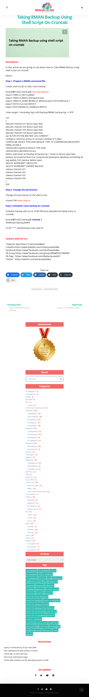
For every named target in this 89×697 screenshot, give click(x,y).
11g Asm (30, 405)
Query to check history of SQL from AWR (20, 647)
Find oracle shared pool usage (16, 657)
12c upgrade (31, 544)
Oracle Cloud (30, 482)
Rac (26, 512)
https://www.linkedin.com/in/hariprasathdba (37, 247)
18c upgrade (31, 547)
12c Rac (29, 518)
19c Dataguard (32, 440)
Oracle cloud (53, 623)
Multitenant (29, 460)
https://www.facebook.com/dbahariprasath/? (37, 256)
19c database (32, 423)
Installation (30, 589)
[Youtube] (47, 675)
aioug (49, 578)
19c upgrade (31, 550)
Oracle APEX (29, 480)
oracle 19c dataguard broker (37, 604)
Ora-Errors (29, 477)
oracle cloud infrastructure (36, 492)
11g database (31, 570)
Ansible (28, 397)
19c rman (42, 578)
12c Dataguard (32, 434)
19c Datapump (32, 449)
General (28, 452)
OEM (27, 474)
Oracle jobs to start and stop (15, 654)
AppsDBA (28, 399)
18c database (31, 574)
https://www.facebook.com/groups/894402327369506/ (43, 253)
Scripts (27, 535)
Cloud (45, 582)
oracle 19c (48, 593)
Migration (28, 457)
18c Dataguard (32, 437)
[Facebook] (36, 675)
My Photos (29, 472)
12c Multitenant (32, 463)
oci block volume (52, 589)
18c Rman (30, 530)
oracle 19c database (34, 600)
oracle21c (51, 615)
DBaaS (29, 488)
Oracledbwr (40, 693)
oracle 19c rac (50, 611)
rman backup (37, 289)
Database (28, 410)
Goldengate (29, 455)
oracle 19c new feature (35, 611)
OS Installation (30, 494)
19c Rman (30, 533)
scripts (38, 630)
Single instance (32, 509)
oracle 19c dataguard (51, 600)
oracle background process (37, 623)
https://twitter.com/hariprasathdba (33, 259)
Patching (28, 497)
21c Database (32, 426)
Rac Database (32, 506)
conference (53, 582)
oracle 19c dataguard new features (40, 608)
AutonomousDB (32, 485)
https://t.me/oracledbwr (32, 244)
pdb (58, 626)
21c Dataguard (30, 391)
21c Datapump (30, 394)
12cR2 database (32, 417)
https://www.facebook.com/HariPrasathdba (37, 250)
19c (39, 574)
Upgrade (28, 541)
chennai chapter (36, 582)
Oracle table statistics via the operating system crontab (26, 660)
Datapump (29, 443)
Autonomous (57, 578)
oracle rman (43, 626)
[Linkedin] (53, 675)
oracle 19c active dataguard (37, 597)
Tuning (27, 538)
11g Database (32, 414)
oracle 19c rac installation (36, 615)
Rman (27, 523)
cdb (27, 582)
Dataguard (29, 428)
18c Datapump (32, 446)
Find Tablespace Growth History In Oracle (21, 650)
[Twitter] (41, 675)
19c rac (29, 521)
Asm (27, 402)
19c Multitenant (32, 469)
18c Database (32, 420)
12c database (43, 570)
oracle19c (39, 593)
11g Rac (30, 515)
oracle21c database (34, 619)
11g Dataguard (32, 431)
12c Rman (30, 526)
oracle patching (32, 626)
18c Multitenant (32, 466)
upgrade (29, 634)
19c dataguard (32, 578)
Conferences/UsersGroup (34, 408)
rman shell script (50, 289)
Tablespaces (47, 630)
